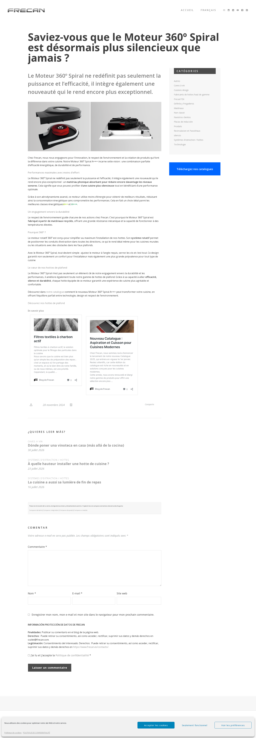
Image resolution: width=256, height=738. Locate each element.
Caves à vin (35, 441)
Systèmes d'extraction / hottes (48, 459)
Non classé (179, 112)
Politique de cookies (12, 732)
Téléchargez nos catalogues (195, 169)
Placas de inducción (183, 121)
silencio (177, 135)
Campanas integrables (50, 510)
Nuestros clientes (182, 117)
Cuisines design (181, 90)
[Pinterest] (247, 10)
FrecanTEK (179, 99)
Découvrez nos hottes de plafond (46, 303)
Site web (122, 593)
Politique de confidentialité (72, 655)
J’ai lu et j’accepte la (61, 655)
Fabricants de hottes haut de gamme (191, 94)
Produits (178, 126)
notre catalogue (55, 291)
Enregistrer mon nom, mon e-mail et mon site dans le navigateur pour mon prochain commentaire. (93, 614)
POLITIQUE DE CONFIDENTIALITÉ (36, 732)
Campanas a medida (80, 510)
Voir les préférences (233, 725)
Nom (32, 593)
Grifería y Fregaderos (184, 103)
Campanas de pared (66, 510)
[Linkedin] (233, 10)
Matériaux (179, 108)
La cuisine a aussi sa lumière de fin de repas (64, 482)
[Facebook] (242, 10)
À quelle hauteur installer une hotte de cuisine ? (68, 463)
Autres (177, 81)
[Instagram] (229, 10)
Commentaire (37, 546)
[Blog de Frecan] (26, 10)
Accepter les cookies (156, 725)
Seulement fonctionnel (194, 725)
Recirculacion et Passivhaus (187, 130)
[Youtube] (238, 10)
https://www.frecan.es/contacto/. (91, 647)
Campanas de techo (35, 510)
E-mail (77, 593)
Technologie (180, 144)
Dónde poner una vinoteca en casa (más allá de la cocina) (76, 445)
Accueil (187, 10)
